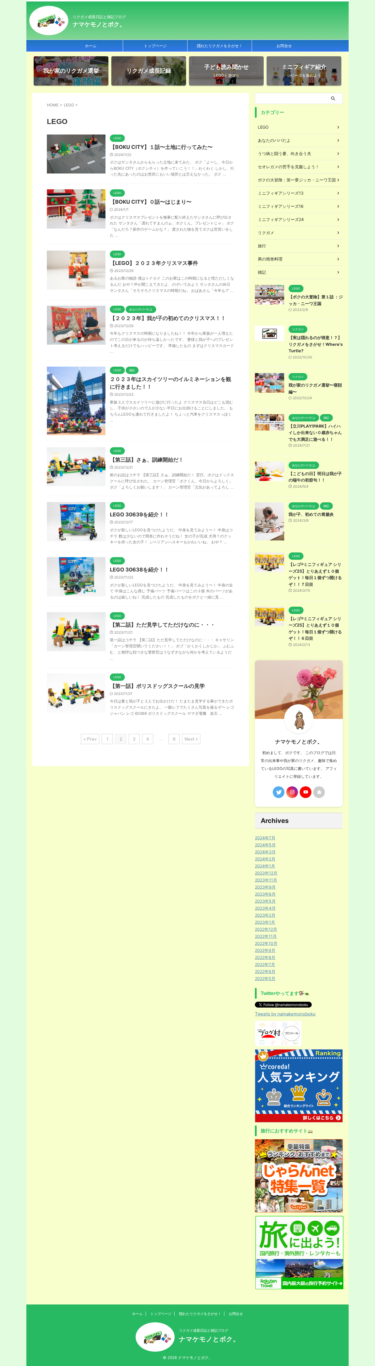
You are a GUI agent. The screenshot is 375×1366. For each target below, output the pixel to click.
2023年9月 (265, 886)
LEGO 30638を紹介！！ (139, 570)
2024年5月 (265, 844)
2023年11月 (266, 879)
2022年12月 (266, 929)
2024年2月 (265, 858)
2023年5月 (265, 901)
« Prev (90, 739)
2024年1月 (265, 865)
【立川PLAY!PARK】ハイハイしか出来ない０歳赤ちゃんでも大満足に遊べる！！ (315, 432)
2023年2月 (265, 915)
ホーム (90, 45)
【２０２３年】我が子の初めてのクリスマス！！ (168, 318)
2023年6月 (265, 894)
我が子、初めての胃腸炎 (311, 514)
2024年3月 (265, 851)
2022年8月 (265, 957)
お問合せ (284, 45)
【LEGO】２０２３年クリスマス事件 (154, 263)
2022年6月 (265, 971)
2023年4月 (265, 908)
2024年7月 (265, 837)
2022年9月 (265, 950)
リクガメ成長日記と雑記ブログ (203, 1330)
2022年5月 (265, 978)
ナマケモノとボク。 (99, 24)
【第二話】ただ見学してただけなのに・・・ (162, 625)
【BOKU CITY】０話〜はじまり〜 (151, 202)
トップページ (155, 45)
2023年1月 (265, 922)
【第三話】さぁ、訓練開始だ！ (147, 460)
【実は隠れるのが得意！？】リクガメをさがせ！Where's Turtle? (316, 344)
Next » (191, 739)
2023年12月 (266, 872)
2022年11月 (266, 936)
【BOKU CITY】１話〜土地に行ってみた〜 (161, 147)
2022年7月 (265, 964)
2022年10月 (266, 943)
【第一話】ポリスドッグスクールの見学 (157, 686)
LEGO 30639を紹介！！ (139, 514)
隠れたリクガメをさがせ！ (220, 45)
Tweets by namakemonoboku (285, 1014)
